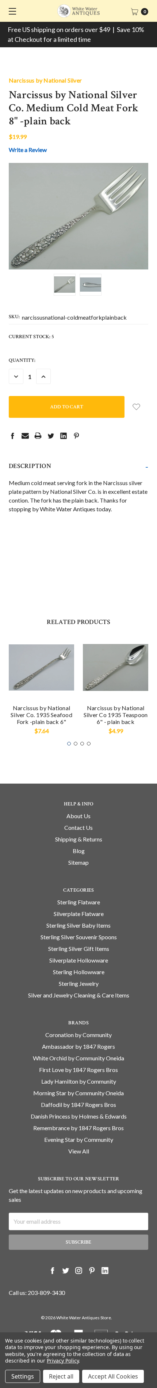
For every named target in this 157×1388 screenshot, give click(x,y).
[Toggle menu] (11, 11)
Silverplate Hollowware (78, 960)
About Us (78, 815)
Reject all (61, 1376)
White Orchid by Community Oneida (78, 1058)
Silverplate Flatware (79, 913)
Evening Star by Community (78, 1139)
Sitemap (78, 862)
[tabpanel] (41, 687)
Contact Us (78, 827)
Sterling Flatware (78, 902)
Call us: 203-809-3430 (37, 1292)
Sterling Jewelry (79, 983)
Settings (22, 1376)
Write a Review (28, 149)
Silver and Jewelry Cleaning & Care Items (78, 995)
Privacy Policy (62, 1360)
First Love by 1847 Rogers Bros (78, 1069)
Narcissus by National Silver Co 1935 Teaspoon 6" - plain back (116, 714)
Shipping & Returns (78, 839)
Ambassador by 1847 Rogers (78, 1046)
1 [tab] (69, 743)
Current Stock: (31, 336)
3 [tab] (82, 743)
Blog (79, 850)
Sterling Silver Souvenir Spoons (79, 936)
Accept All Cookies (113, 1376)
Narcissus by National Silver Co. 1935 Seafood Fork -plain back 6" (41, 714)
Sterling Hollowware (78, 971)
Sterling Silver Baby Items (78, 925)
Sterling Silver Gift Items (78, 948)
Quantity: (22, 360)
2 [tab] (75, 743)
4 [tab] (89, 743)
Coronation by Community (78, 1034)
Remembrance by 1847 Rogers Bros (78, 1127)
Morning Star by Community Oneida (78, 1092)
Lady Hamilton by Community (78, 1081)
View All (78, 1151)
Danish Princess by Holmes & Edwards (79, 1116)
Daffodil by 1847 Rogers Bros (78, 1104)
